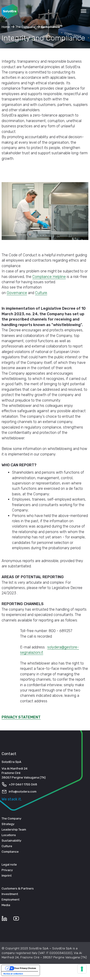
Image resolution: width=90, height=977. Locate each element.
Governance (17, 293)
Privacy (7, 870)
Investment (10, 894)
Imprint (7, 875)
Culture (41, 293)
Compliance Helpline (49, 276)
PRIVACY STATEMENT (21, 717)
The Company (11, 818)
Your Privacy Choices (25, 968)
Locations (9, 835)
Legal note (9, 864)
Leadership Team (14, 829)
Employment (10, 899)
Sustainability (11, 840)
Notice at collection (13, 973)
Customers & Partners (18, 888)
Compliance (10, 851)
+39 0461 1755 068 (23, 784)
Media (6, 905)
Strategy (8, 824)
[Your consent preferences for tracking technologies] (82, 969)
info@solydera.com (22, 791)
